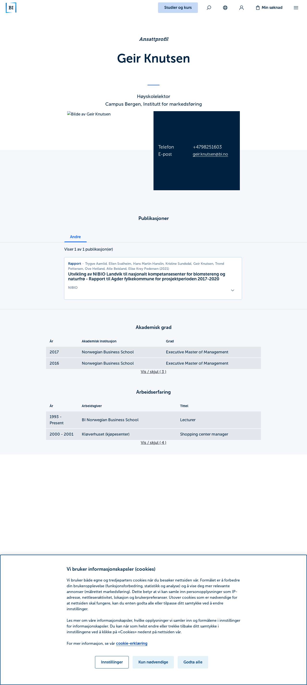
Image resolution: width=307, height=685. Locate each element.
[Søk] (209, 7)
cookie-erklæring (132, 643)
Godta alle (192, 662)
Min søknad (272, 8)
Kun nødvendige (153, 662)
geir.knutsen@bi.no (210, 154)
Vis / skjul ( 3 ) (153, 371)
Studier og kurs (178, 8)
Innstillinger (112, 662)
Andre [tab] (75, 237)
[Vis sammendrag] (232, 290)
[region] (153, 620)
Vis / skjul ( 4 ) (153, 442)
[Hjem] (11, 7)
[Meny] (296, 7)
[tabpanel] (153, 272)
